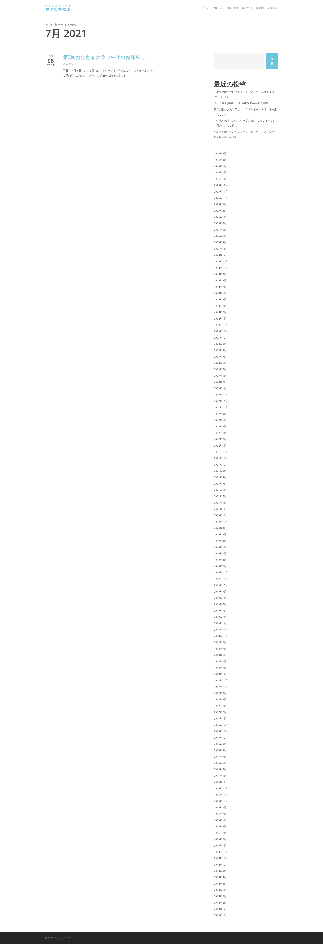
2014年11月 (221, 858)
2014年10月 (221, 864)
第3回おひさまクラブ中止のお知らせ (104, 57)
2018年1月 (220, 674)
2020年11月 (221, 515)
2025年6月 (220, 223)
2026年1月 (220, 179)
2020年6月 (220, 540)
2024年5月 (220, 299)
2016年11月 (221, 731)
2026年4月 (220, 172)
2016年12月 (221, 725)
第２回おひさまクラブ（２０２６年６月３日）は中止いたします (245, 112)
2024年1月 (220, 318)
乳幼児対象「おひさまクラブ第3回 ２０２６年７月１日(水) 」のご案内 (245, 123)
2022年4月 (220, 433)
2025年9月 (220, 204)
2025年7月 (220, 217)
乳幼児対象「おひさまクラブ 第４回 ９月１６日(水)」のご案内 (244, 94)
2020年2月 (220, 566)
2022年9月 (220, 414)
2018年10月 (221, 636)
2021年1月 (220, 509)
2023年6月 (220, 363)
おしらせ (68, 63)
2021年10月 (221, 464)
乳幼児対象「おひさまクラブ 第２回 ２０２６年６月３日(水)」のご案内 (245, 134)
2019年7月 (220, 598)
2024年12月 (221, 255)
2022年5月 (220, 426)
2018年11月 (221, 629)
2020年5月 (220, 547)
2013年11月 (221, 915)
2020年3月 (220, 560)
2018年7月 (220, 648)
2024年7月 (220, 287)
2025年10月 (221, 198)
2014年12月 (221, 852)
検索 (271, 61)
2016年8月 (220, 750)
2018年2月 (220, 667)
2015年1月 (220, 845)
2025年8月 (220, 210)
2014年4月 (220, 896)
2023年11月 (221, 331)
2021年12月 (221, 452)
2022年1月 (220, 445)
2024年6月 (220, 293)
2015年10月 (221, 801)
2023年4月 (220, 375)
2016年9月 (220, 744)
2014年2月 (220, 902)
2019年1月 (220, 623)
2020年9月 (220, 528)
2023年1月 (220, 388)
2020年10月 (221, 521)
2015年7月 (220, 814)
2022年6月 (220, 420)
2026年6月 (220, 160)
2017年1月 (220, 718)
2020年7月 (220, 534)
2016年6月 (220, 763)
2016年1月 (220, 782)
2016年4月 (220, 775)
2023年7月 (220, 356)
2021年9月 (220, 471)
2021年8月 (220, 477)
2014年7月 (220, 877)
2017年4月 (220, 706)
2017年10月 (221, 687)
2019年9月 (220, 591)
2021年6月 (220, 490)
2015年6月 (220, 820)
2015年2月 (220, 839)
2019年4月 (220, 610)
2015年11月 (221, 794)
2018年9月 (220, 642)
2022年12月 (221, 394)
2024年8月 (220, 280)
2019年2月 (220, 617)
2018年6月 (220, 655)
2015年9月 (220, 807)
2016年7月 (220, 756)
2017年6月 (220, 699)
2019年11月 (221, 579)
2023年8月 (220, 350)
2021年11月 (221, 458)
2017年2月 (220, 712)
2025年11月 (221, 191)
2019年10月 (221, 585)
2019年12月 (221, 572)
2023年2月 (220, 382)
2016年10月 (221, 737)
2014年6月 (220, 883)
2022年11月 (221, 401)
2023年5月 (220, 369)
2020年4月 (220, 553)
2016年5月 (220, 769)
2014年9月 (220, 871)
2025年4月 (220, 236)
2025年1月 (220, 248)
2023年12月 (221, 325)
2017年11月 (221, 680)
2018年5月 (220, 661)
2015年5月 (220, 826)
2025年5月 (220, 229)
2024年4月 (220, 306)
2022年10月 (221, 407)
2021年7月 (220, 483)
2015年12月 (221, 788)
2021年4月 (220, 502)
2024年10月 (221, 267)
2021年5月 (220, 496)
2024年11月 (221, 261)
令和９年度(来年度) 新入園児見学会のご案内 (241, 103)
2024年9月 (220, 274)
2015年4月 (220, 833)
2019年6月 (220, 604)
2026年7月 (220, 153)
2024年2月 (220, 312)
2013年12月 (221, 909)
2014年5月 (220, 890)
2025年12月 (221, 185)
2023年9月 (220, 344)
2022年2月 (220, 439)
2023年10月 (221, 337)
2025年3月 (220, 242)
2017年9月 (220, 693)
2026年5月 (220, 166)
